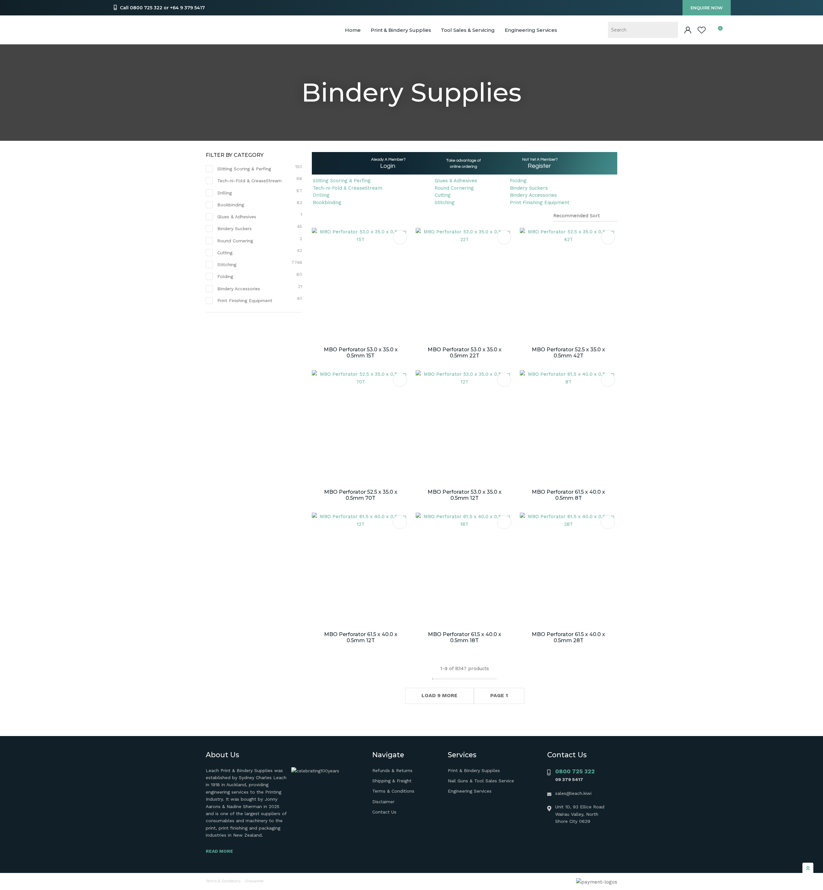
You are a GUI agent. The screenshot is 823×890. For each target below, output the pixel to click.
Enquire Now (707, 7)
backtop (807, 868)
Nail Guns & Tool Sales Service (481, 780)
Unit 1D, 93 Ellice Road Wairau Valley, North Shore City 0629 (579, 814)
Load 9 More (439, 695)
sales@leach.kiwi (573, 793)
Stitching (445, 202)
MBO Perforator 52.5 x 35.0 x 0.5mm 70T (360, 495)
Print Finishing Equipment (539, 202)
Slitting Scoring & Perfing (342, 181)
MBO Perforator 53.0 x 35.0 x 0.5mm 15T (361, 352)
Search (670, 30)
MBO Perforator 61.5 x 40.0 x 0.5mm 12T (360, 637)
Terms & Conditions (393, 791)
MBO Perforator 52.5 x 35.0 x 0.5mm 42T (568, 352)
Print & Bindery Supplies (401, 30)
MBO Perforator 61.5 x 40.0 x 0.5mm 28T (568, 637)
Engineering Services (470, 791)
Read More (219, 851)
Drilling (321, 195)
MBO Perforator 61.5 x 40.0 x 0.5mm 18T (464, 637)
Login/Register (687, 30)
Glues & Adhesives (456, 181)
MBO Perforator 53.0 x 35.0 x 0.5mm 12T (465, 495)
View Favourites (702, 30)
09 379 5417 (569, 779)
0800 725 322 (575, 771)
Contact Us (384, 811)
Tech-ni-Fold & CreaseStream (347, 188)
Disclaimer (383, 801)
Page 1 (499, 695)
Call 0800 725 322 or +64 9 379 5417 (162, 8)
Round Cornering (454, 188)
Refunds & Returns (392, 770)
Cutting (443, 195)
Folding (518, 181)
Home (353, 30)
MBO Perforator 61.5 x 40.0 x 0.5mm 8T (568, 495)
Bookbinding (327, 202)
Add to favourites (400, 237)
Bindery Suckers (529, 188)
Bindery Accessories (533, 195)
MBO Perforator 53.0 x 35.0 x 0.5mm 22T (465, 352)
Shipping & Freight (392, 780)
